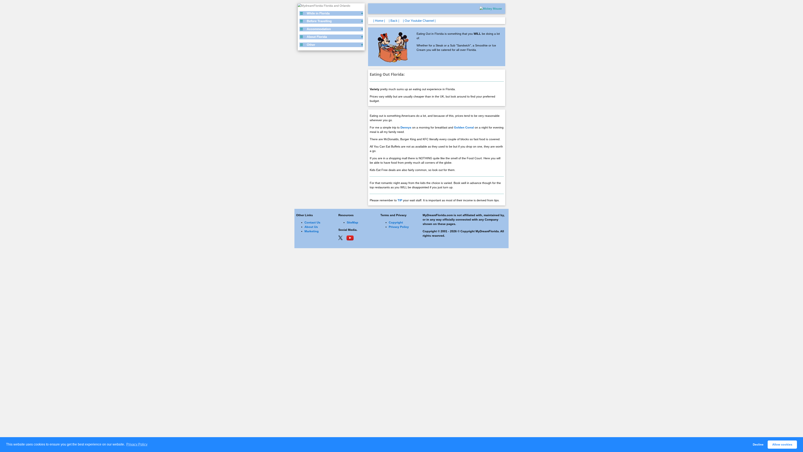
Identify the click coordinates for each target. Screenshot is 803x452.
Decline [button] (758, 444)
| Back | (394, 20)
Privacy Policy (399, 227)
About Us (311, 227)
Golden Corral (464, 127)
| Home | (379, 20)
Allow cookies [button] (782, 444)
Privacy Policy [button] (136, 444)
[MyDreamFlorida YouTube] (350, 237)
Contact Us (312, 222)
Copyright (396, 222)
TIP (400, 200)
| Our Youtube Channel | (419, 20)
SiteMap (352, 222)
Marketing (311, 231)
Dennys (405, 127)
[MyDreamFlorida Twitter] (340, 237)
